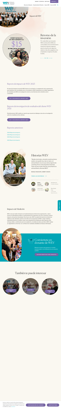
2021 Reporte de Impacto (13, 140)
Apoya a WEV (47, 4)
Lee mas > (13, 406)
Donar (37, 1)
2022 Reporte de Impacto (13, 137)
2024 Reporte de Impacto (13, 132)
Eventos (41, 1)
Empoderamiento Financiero (38, 4)
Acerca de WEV (53, 4)
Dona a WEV (59, 205)
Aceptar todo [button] (53, 405)
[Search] (57, 5)
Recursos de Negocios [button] (28, 4)
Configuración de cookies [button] (35, 405)
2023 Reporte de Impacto (13, 134)
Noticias (47, 1)
